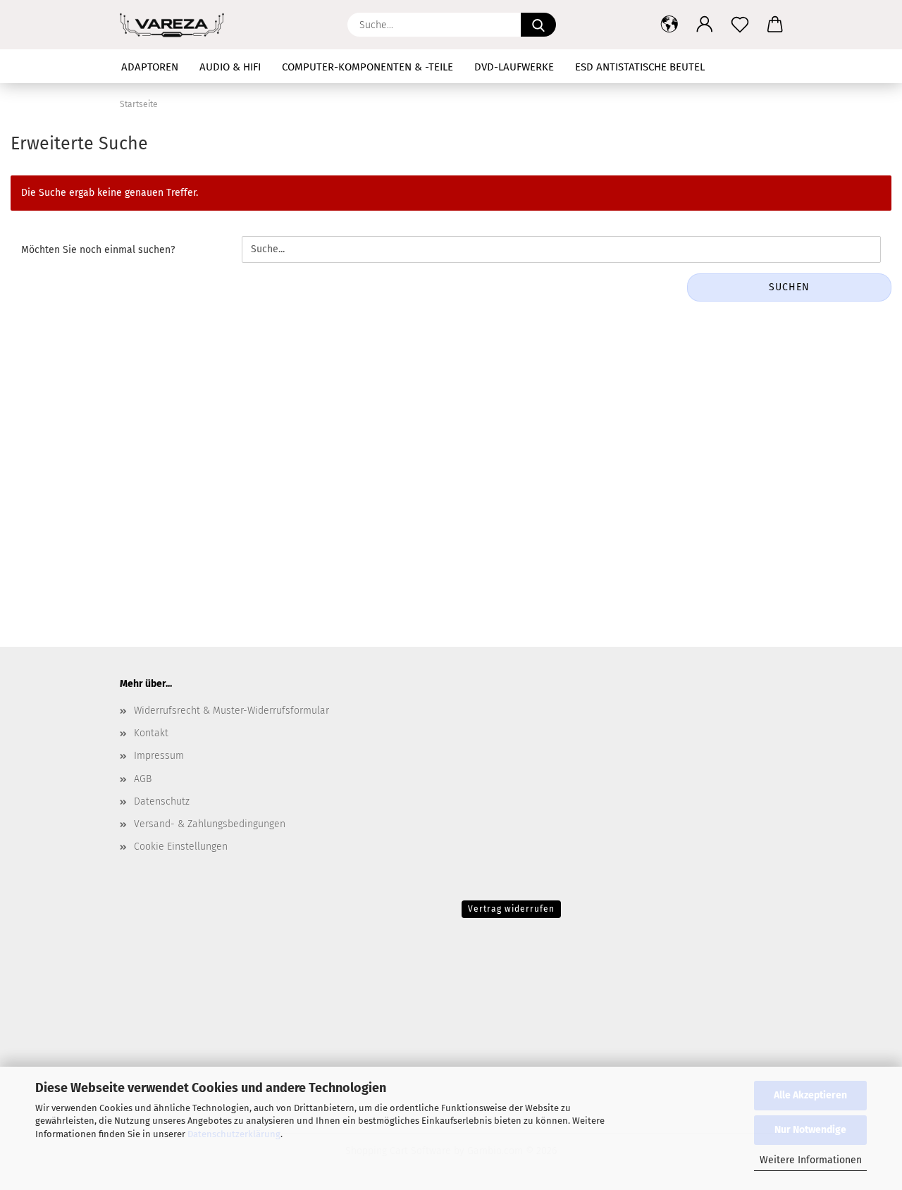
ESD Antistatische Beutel (640, 67)
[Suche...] (538, 25)
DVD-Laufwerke (514, 67)
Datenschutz (162, 801)
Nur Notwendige (810, 1130)
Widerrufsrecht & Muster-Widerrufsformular (231, 711)
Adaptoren (149, 67)
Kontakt (151, 733)
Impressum (159, 756)
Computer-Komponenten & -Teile (367, 67)
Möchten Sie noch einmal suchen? (98, 250)
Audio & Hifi (230, 67)
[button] (669, 24)
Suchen (789, 287)
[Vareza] (177, 24)
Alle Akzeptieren (810, 1095)
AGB (143, 779)
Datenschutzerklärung (233, 1134)
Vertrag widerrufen (511, 909)
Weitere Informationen (811, 1160)
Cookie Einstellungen (181, 847)
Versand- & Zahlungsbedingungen (209, 824)
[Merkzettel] (740, 24)
